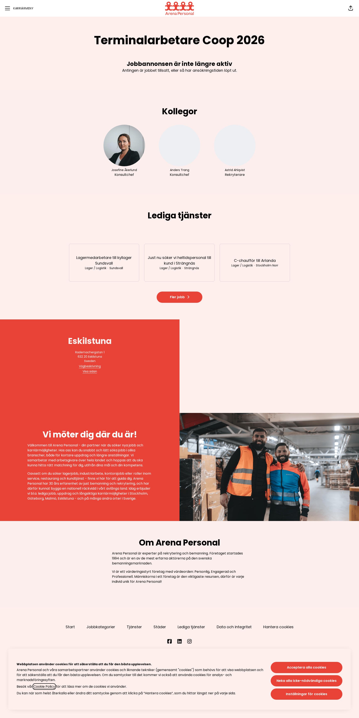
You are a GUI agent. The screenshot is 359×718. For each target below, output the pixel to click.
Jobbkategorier (100, 626)
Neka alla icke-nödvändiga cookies (307, 680)
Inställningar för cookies (306, 694)
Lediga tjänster (191, 626)
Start (70, 626)
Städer (160, 626)
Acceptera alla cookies (306, 667)
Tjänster (134, 626)
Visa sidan (90, 371)
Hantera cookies (278, 626)
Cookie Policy (44, 686)
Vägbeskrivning (90, 366)
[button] (351, 8)
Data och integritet (234, 626)
